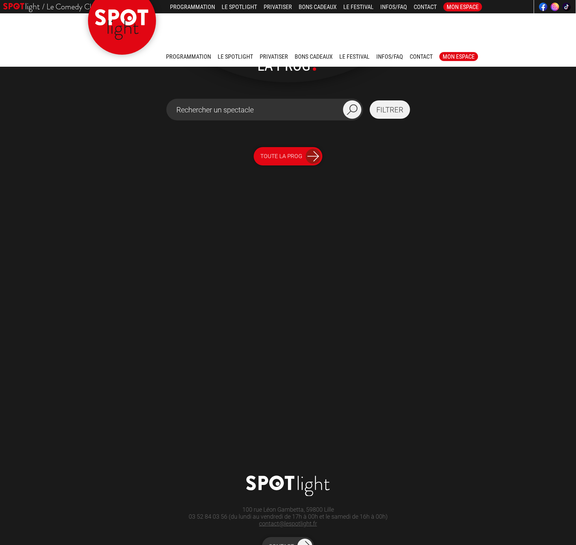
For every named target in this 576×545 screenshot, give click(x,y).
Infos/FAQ (393, 6)
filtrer (389, 109)
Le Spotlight (239, 6)
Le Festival (358, 6)
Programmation (192, 6)
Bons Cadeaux (318, 6)
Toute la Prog (281, 156)
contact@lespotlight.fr (288, 523)
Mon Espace (463, 6)
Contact (425, 6)
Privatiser (278, 6)
